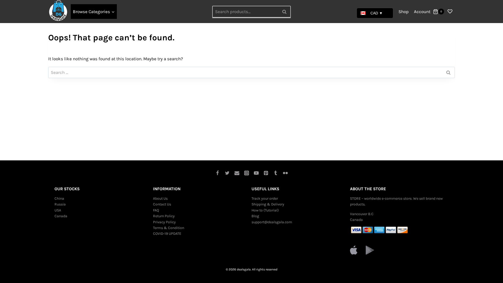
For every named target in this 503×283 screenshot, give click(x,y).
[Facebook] (217, 173)
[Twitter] (227, 173)
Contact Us (162, 204)
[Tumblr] (276, 173)
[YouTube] (256, 173)
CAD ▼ (376, 13)
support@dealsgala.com (272, 222)
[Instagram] (247, 173)
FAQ (156, 210)
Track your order (265, 198)
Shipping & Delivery (268, 204)
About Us (160, 198)
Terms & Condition (168, 228)
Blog (255, 216)
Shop (403, 11)
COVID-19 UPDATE (167, 233)
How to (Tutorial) (265, 210)
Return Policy (164, 216)
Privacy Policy (164, 222)
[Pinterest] (266, 173)
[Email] (237, 173)
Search (286, 11)
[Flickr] (285, 173)
